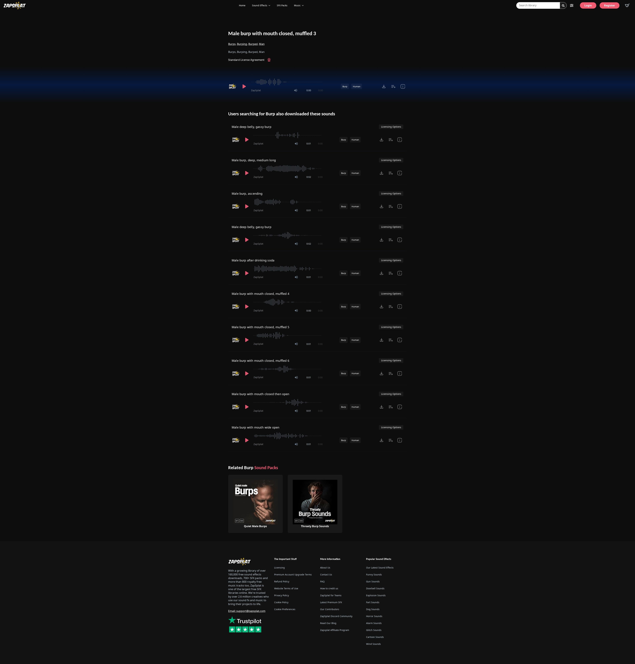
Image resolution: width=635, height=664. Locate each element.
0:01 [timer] (308, 143)
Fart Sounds (372, 602)
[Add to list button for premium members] (393, 86)
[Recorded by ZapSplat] (232, 86)
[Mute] (295, 90)
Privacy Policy (281, 595)
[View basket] (627, 5)
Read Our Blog (328, 623)
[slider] (287, 81)
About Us (325, 567)
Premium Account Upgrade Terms (293, 574)
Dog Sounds (373, 609)
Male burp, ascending (247, 193)
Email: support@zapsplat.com (246, 611)
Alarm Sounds (374, 623)
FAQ (322, 581)
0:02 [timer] (308, 176)
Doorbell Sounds (375, 588)
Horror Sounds (374, 616)
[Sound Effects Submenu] (270, 5)
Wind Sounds (373, 643)
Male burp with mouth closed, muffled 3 (272, 34)
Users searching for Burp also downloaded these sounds (281, 114)
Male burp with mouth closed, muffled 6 (260, 361)
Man (262, 44)
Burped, (253, 44)
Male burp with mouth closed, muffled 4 (260, 294)
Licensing (279, 567)
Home (242, 5)
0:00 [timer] (308, 90)
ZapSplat (256, 90)
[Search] (563, 5)
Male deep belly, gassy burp (251, 127)
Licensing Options (391, 126)
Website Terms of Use (286, 588)
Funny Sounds (374, 574)
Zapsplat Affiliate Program (334, 630)
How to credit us (329, 588)
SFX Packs (282, 5)
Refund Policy (281, 581)
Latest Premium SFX (331, 602)
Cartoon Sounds (375, 637)
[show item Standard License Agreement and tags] (403, 86)
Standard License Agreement (246, 60)
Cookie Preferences (284, 609)
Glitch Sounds (373, 630)
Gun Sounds (373, 581)
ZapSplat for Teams (330, 595)
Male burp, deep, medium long (254, 160)
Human (356, 86)
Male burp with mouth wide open (255, 427)
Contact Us (326, 574)
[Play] (244, 86)
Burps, (232, 44)
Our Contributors (329, 609)
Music (297, 5)
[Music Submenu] (304, 5)
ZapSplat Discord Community (336, 616)
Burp (344, 86)
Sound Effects (259, 5)
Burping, (242, 44)
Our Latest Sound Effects (380, 567)
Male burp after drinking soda (253, 260)
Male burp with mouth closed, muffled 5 (260, 327)
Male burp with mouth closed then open (260, 394)
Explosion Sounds (376, 595)
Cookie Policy (281, 602)
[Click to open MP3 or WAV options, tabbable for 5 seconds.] (384, 86)
